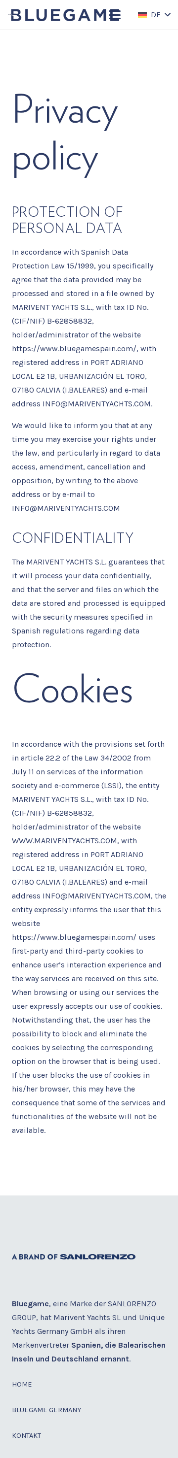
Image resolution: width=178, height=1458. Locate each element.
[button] (114, 15)
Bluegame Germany (46, 1410)
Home (22, 1384)
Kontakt (26, 1435)
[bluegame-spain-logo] (63, 15)
